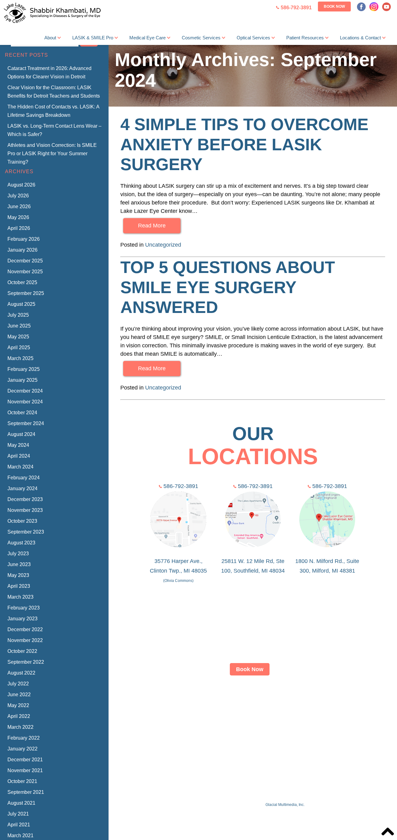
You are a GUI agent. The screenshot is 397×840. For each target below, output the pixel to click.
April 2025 (18, 347)
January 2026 (22, 250)
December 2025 (25, 260)
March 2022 (20, 727)
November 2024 (25, 401)
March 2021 (20, 835)
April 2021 (18, 824)
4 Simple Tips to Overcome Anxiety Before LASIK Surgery (244, 144)
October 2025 (22, 282)
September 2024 (25, 423)
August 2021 (21, 803)
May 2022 (18, 705)
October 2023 (22, 521)
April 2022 (18, 716)
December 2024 (25, 391)
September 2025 (25, 293)
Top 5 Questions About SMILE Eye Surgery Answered (227, 287)
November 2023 (25, 510)
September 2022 (25, 662)
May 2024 (18, 445)
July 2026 (18, 195)
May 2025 (18, 336)
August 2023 (21, 542)
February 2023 (23, 607)
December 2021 (25, 759)
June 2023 (19, 564)
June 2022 (19, 694)
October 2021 (22, 781)
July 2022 (18, 683)
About (50, 37)
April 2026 (18, 228)
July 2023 (18, 553)
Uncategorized (163, 245)
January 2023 (22, 618)
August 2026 (21, 184)
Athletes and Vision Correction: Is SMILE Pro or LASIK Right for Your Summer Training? (52, 154)
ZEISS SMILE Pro (186, 705)
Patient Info (280, 705)
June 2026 (19, 206)
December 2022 (25, 629)
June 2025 (19, 325)
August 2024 (21, 434)
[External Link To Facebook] (361, 6)
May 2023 (18, 575)
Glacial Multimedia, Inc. (285, 805)
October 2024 (22, 412)
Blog (331, 705)
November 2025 (25, 271)
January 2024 (22, 488)
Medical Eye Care (147, 37)
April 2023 (18, 586)
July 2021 (18, 813)
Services (225, 705)
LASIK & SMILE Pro (92, 37)
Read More (152, 225)
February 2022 (23, 738)
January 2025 (22, 380)
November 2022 (25, 640)
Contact (310, 705)
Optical (251, 705)
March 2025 (20, 358)
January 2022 (22, 748)
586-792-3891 (180, 486)
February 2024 (23, 477)
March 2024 (20, 466)
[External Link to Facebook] (234, 748)
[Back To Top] (387, 831)
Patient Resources (305, 37)
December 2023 (25, 499)
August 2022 (21, 672)
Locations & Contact (360, 37)
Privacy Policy (360, 705)
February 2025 (23, 369)
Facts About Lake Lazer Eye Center (224, 793)
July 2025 (18, 315)
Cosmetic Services (201, 37)
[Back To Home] (51, 13)
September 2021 (25, 792)
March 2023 (20, 597)
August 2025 (21, 304)
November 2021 (25, 770)
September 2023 (25, 531)
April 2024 (18, 456)
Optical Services (253, 37)
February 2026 (23, 239)
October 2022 (22, 651)
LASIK (150, 705)
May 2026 (18, 217)
